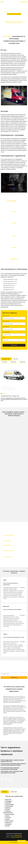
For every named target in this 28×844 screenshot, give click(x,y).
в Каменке (8, 807)
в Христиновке (9, 821)
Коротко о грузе (6, 315)
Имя (3, 337)
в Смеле (7, 816)
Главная (7, 21)
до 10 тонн (13, 361)
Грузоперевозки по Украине (16, 21)
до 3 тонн (16, 358)
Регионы (5, 791)
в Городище (8, 801)
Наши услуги (14, 791)
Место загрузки (6, 321)
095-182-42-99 (24, 1)
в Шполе (7, 825)
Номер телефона (6, 332)
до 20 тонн (22, 361)
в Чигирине (8, 824)
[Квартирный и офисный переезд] (14, 494)
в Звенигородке (9, 804)
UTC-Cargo (13, 842)
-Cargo (5, 2)
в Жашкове (8, 803)
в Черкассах (8, 822)
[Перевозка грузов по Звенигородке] (14, 460)
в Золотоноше (9, 806)
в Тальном (8, 817)
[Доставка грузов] (14, 477)
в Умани (7, 819)
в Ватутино (8, 799)
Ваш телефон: (4, 671)
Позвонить (21, 841)
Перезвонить (14, 677)
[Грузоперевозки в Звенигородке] (14, 426)
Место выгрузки (6, 326)
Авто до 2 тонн (6, 358)
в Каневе (7, 809)
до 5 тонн (5, 361)
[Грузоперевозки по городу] (14, 511)
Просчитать (14, 345)
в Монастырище (9, 814)
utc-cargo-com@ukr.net (16, 837)
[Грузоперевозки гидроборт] (14, 443)
